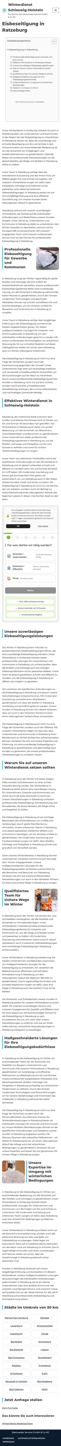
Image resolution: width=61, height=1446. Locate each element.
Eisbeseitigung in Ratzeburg (23, 50)
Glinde (44, 1333)
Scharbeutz (45, 1365)
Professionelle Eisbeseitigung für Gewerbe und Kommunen (32, 58)
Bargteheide (16, 1349)
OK (18, 526)
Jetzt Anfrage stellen (21, 91)
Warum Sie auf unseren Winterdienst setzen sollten (32, 69)
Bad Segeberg (44, 1381)
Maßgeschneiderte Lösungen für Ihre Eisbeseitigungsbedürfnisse (28, 78)
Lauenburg (16, 1325)
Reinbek (44, 1318)
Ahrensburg (44, 1341)
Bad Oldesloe (16, 1389)
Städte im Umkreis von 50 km (25, 88)
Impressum (8, 1442)
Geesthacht (16, 1333)
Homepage (8, 1438)
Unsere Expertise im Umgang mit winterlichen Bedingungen (32, 83)
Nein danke (43, 526)
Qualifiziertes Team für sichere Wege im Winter (33, 74)
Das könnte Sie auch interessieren (32, 102)
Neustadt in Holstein (16, 1381)
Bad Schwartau (16, 1357)
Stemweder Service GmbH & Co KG (30, 1432)
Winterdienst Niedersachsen (17, 1423)
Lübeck (45, 1349)
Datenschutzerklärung (31, 1438)
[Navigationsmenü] (55, 10)
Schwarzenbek (45, 1325)
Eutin (45, 1373)
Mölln (45, 1389)
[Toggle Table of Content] (53, 41)
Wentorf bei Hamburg (16, 1318)
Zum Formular (10, 1408)
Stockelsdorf (44, 1357)
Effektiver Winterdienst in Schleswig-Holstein (32, 62)
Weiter (30, 590)
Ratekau (16, 1365)
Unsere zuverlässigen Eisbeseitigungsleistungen (33, 65)
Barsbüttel (16, 1341)
